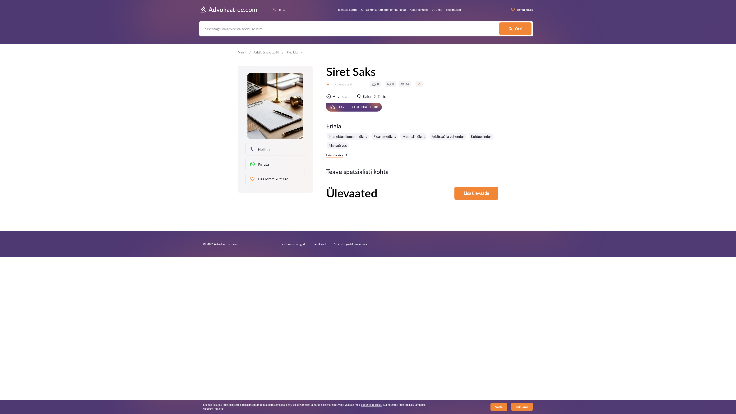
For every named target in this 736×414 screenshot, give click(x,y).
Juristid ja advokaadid (266, 52)
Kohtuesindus (481, 136)
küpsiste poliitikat (371, 404)
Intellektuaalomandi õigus (348, 136)
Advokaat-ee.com (233, 9)
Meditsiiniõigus (413, 136)
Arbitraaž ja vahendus (448, 136)
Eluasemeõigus (385, 136)
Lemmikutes (525, 9)
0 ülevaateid (343, 84)
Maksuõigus (338, 145)
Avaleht (242, 52)
